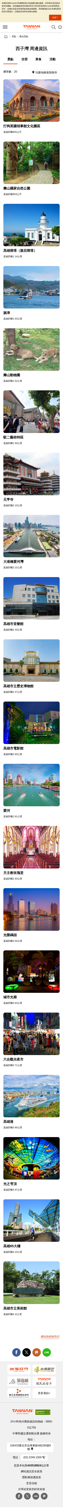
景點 (14, 36)
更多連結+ (44, 1393)
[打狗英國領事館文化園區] (31, 100)
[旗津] (31, 287)
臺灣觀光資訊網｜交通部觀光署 (31, 27)
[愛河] (31, 785)
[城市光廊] (31, 971)
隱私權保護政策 (31, 1477)
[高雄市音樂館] (31, 598)
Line (35, 1496)
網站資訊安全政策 (31, 1471)
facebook (16, 1352)
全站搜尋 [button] (54, 27)
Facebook (19, 1496)
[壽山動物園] (31, 349)
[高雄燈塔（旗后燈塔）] (31, 225)
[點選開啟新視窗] (19, 1369)
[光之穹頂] (31, 1158)
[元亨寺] (31, 474)
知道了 (55, 17)
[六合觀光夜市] (31, 1034)
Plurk (36, 1352)
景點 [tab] (10, 59)
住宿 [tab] (25, 59)
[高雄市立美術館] (31, 1282)
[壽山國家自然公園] (31, 163)
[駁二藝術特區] (31, 411)
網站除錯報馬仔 (50, 1336)
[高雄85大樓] (31, 1220)
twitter (26, 1352)
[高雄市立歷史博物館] (31, 660)
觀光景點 (23, 36)
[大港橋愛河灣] (31, 536)
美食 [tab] (38, 59)
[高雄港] (31, 1096)
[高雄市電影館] (31, 723)
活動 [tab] (53, 59)
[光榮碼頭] (31, 909)
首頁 (5, 36)
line (47, 1352)
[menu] (5, 27)
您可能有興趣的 (60, 27)
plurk (44, 1496)
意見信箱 (31, 1483)
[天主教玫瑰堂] (31, 847)
